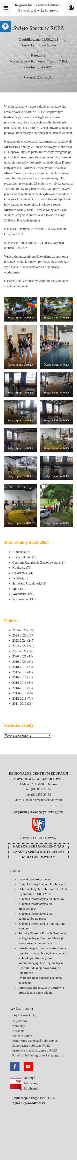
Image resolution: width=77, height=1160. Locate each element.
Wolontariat (19, 594)
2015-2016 (19, 682)
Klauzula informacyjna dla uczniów (41, 899)
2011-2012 (19, 703)
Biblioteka (19, 551)
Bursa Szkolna (21, 557)
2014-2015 (19, 688)
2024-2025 (19, 635)
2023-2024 (19, 640)
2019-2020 (19, 661)
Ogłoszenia (19, 573)
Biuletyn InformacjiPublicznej (31, 1083)
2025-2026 (19, 630)
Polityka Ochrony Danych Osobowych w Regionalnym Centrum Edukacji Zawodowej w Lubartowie (43, 938)
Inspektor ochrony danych (35, 879)
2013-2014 (19, 693)
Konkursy (38, 61)
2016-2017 (19, 677)
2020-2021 (45, 77)
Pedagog (18, 578)
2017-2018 (19, 672)
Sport (54, 61)
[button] (5, 26)
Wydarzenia (18, 61)
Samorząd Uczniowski (27, 583)
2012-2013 (19, 698)
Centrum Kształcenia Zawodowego (35, 562)
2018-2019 (19, 667)
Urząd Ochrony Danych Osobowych (42, 884)
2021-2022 (19, 651)
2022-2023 (19, 646)
